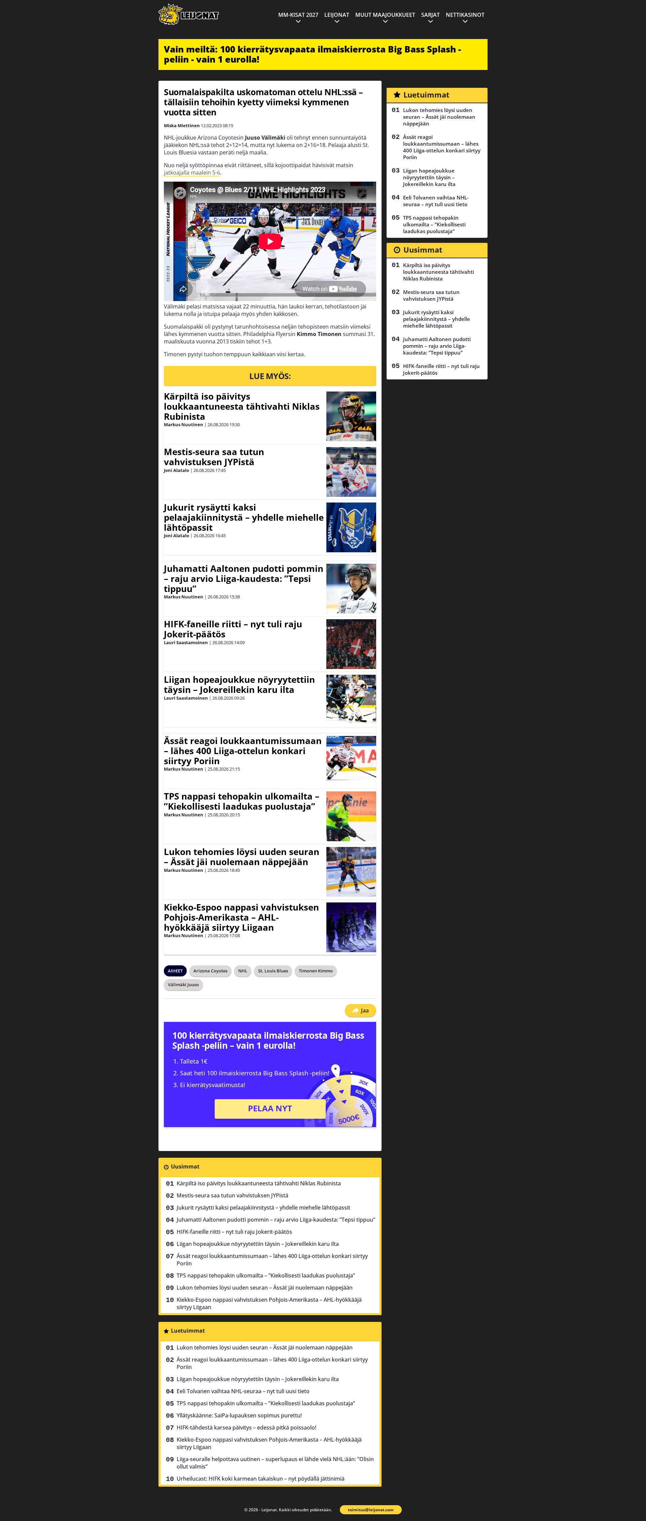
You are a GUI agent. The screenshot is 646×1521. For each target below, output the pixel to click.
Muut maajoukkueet (385, 14)
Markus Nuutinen (183, 424)
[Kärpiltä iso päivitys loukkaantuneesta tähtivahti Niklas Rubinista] (351, 416)
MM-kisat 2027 (298, 14)
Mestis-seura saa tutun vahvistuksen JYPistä (214, 457)
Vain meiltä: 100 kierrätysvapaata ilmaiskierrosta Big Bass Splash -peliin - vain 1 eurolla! (312, 54)
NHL (242, 971)
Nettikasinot (465, 14)
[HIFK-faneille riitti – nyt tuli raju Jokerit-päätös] (351, 644)
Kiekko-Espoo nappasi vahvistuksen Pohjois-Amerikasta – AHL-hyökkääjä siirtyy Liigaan (241, 917)
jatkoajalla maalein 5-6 (192, 172)
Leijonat (336, 14)
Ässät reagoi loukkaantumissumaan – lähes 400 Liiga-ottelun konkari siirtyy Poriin (243, 751)
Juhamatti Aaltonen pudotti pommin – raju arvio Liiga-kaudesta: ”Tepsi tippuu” (243, 578)
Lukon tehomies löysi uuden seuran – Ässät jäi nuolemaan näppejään (241, 857)
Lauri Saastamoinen (186, 642)
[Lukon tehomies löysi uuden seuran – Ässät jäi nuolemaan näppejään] (351, 872)
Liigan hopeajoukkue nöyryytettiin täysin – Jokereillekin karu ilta (239, 684)
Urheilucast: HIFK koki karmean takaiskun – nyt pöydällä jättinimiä (261, 1478)
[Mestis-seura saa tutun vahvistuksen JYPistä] (351, 472)
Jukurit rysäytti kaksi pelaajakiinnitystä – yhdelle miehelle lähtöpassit (244, 517)
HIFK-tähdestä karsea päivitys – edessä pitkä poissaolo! (246, 1427)
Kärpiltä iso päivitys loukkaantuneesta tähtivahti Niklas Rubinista (242, 406)
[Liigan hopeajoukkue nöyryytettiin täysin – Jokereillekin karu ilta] (351, 700)
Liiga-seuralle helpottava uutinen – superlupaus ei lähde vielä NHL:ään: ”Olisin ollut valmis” (275, 1462)
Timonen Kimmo (316, 971)
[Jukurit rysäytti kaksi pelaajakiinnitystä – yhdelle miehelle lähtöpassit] (351, 527)
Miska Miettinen (182, 125)
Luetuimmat (188, 1330)
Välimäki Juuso (183, 984)
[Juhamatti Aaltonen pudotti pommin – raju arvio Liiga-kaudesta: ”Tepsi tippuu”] (351, 589)
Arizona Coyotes (210, 971)
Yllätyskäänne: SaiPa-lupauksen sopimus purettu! (239, 1415)
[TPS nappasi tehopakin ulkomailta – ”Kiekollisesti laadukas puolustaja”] (351, 816)
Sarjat (430, 14)
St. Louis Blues (273, 971)
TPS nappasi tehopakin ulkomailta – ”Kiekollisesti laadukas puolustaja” (241, 801)
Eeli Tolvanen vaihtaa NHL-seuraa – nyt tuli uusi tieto (243, 1391)
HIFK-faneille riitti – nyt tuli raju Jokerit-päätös (233, 629)
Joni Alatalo (176, 470)
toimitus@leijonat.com (371, 1510)
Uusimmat (185, 1166)
